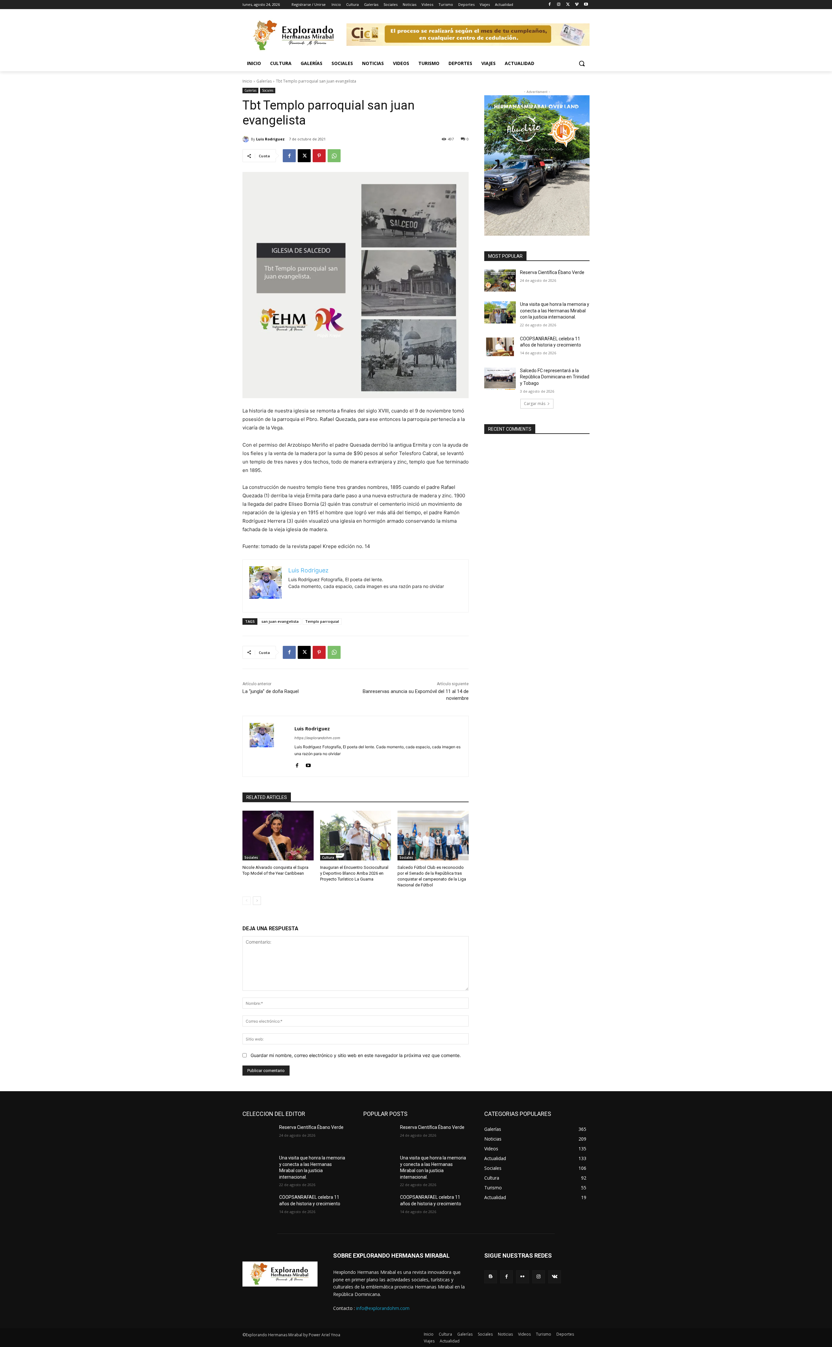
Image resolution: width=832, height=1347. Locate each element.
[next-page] (257, 900)
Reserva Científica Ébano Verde (552, 272)
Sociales (267, 90)
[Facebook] (549, 4)
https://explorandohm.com (317, 738)
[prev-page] (246, 900)
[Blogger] (490, 1276)
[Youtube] (586, 4)
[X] (568, 4)
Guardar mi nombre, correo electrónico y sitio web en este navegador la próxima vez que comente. (356, 1055)
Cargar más (534, 403)
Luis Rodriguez (270, 139)
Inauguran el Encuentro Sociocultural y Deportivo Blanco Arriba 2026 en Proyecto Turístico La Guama (354, 873)
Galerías (264, 81)
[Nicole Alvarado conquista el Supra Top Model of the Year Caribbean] (278, 835)
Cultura (328, 857)
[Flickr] (522, 1276)
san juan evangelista (280, 621)
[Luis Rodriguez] (246, 139)
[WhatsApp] (334, 155)
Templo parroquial (322, 621)
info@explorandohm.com (383, 1308)
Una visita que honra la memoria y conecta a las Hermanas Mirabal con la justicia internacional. (554, 311)
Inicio (247, 81)
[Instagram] (559, 4)
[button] (582, 63)
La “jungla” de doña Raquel (270, 691)
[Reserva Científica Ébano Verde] (500, 280)
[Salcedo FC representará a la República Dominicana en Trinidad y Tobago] (500, 379)
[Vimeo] (576, 4)
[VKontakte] (554, 1276)
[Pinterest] (319, 155)
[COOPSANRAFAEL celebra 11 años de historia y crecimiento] (500, 347)
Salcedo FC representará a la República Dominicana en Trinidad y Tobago (554, 377)
